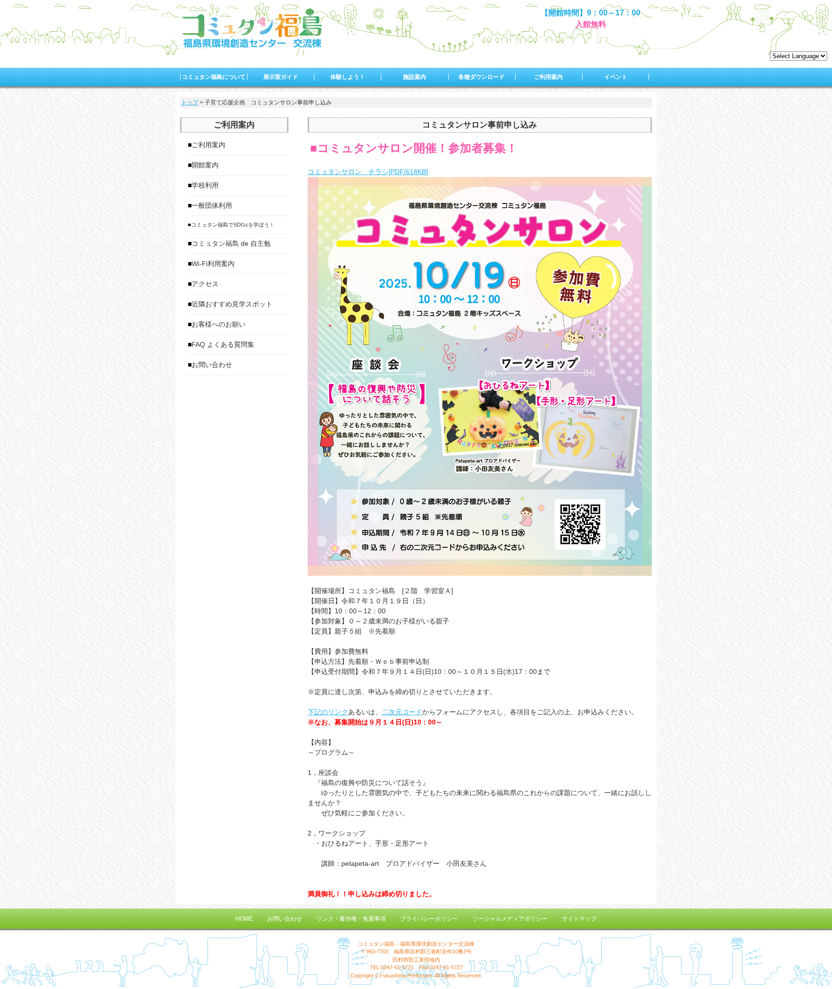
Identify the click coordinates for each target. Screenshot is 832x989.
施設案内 (414, 77)
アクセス (205, 284)
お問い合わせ (212, 364)
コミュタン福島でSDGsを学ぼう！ (232, 225)
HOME (244, 918)
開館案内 (205, 165)
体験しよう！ (347, 77)
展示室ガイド (280, 77)
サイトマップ (579, 918)
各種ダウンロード (481, 77)
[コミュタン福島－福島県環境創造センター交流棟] (252, 45)
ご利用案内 (548, 77)
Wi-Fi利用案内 (213, 263)
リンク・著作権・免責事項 (351, 918)
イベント (615, 77)
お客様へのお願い (219, 324)
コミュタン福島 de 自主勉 (231, 243)
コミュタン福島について (214, 77)
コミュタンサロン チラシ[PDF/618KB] (368, 172)
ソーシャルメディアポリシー (509, 918)
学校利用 (205, 185)
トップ (189, 102)
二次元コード (402, 712)
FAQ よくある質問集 (223, 344)
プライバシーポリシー (429, 918)
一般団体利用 (212, 205)
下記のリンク (328, 712)
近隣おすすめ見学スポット (232, 304)
